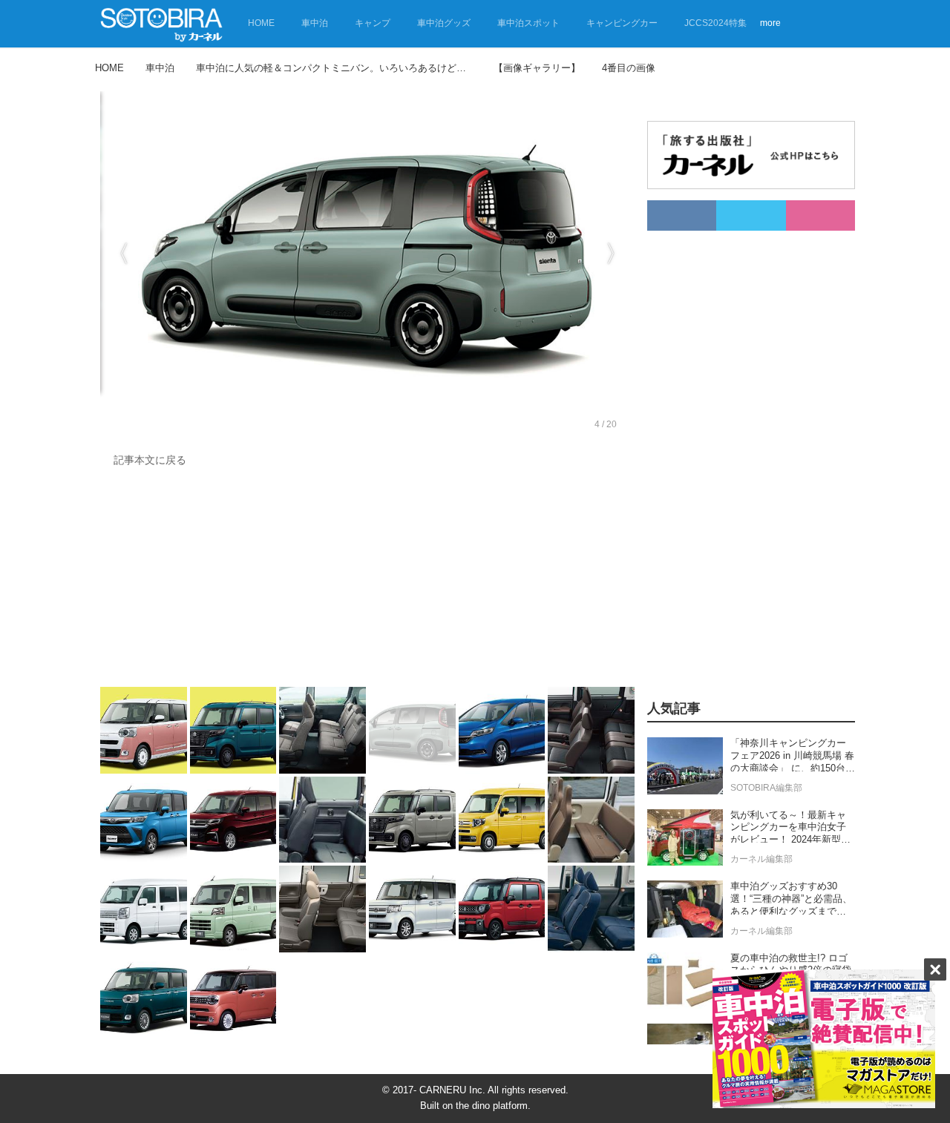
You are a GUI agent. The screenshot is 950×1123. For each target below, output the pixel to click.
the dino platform (492, 1105)
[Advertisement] (367, 581)
